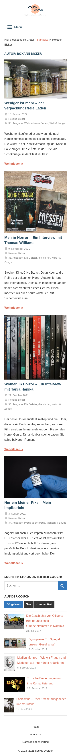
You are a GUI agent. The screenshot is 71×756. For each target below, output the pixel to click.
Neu (28, 604)
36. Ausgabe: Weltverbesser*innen (28, 123)
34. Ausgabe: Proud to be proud (26, 522)
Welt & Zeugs (57, 123)
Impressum (35, 734)
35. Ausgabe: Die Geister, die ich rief (29, 257)
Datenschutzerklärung (35, 741)
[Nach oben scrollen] (64, 749)
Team (35, 726)
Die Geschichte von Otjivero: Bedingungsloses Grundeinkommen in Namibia (45, 621)
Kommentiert (44, 604)
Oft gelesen (14, 604)
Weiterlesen (12, 163)
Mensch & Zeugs (56, 522)
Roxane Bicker (16, 118)
